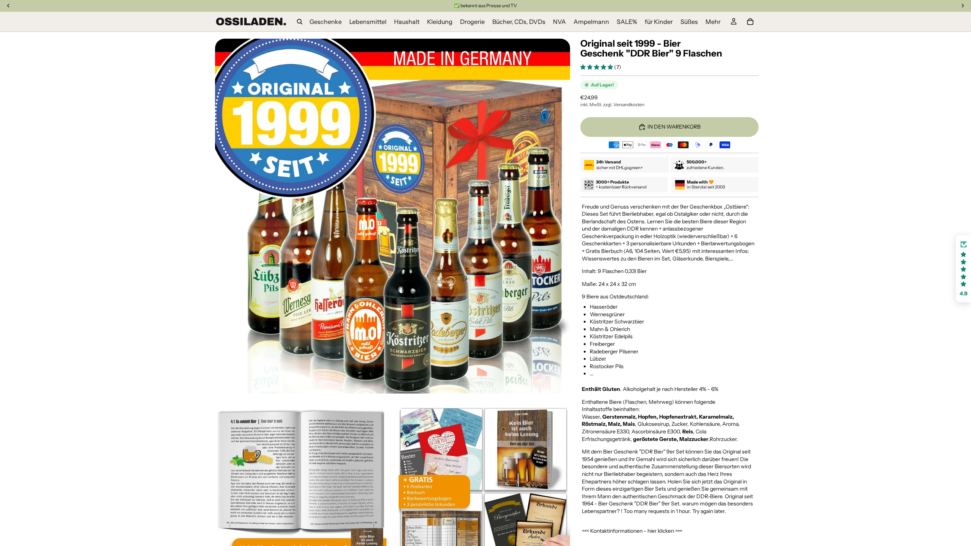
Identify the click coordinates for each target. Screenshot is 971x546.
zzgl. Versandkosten (623, 104)
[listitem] (713, 21)
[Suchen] (299, 21)
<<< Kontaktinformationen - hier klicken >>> (632, 530)
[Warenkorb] (750, 21)
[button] (597, 67)
